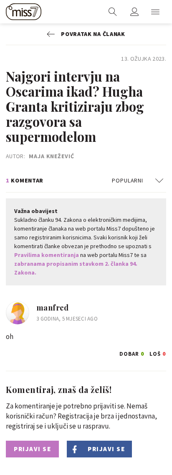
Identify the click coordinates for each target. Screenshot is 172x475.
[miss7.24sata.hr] (23, 11)
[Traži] (113, 11)
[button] (155, 11)
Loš (157, 352)
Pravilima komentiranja (46, 255)
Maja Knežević (51, 156)
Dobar (131, 352)
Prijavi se (32, 449)
